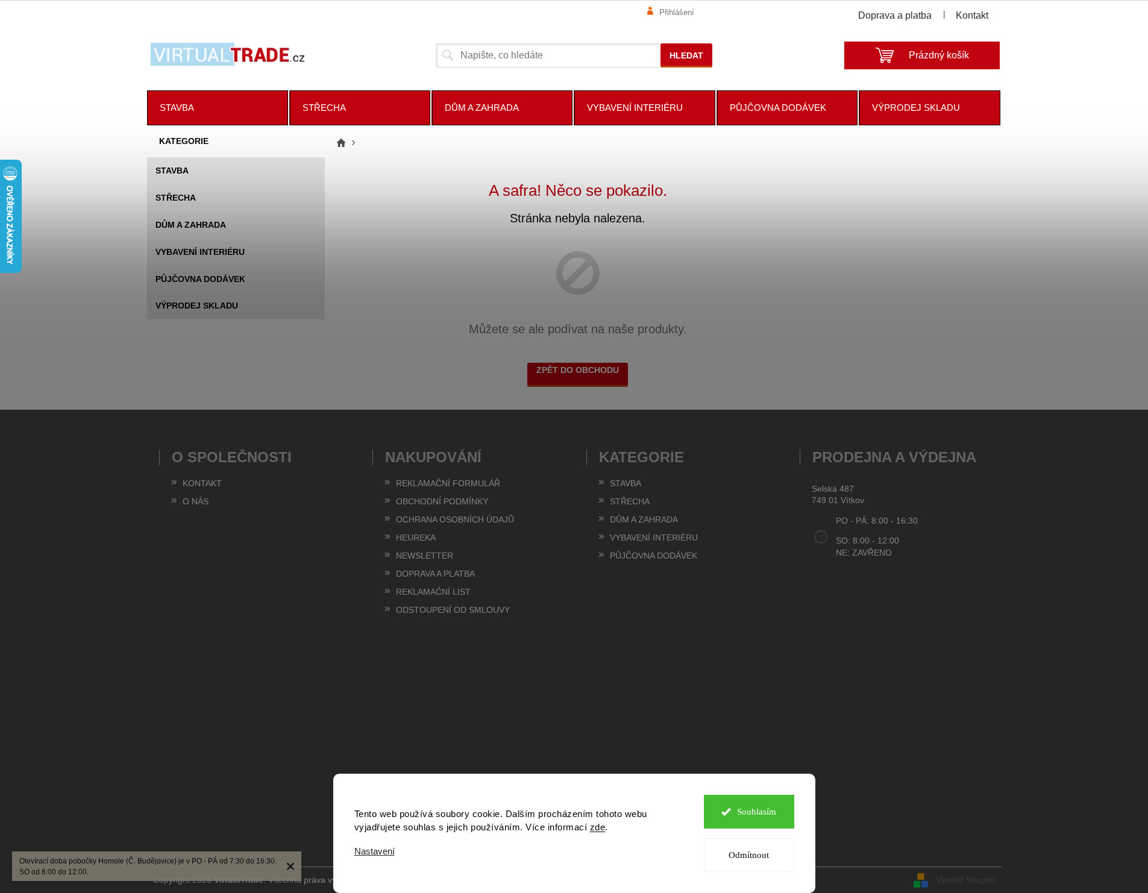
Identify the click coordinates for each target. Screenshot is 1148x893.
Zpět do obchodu (577, 370)
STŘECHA (175, 197)
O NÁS (196, 501)
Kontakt (972, 15)
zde (598, 827)
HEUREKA (416, 537)
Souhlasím (756, 811)
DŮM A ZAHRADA (190, 225)
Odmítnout (749, 855)
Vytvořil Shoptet (966, 879)
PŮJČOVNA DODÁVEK (200, 279)
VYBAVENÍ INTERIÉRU (200, 252)
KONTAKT (202, 483)
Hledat (686, 55)
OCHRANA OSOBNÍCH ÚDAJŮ (455, 519)
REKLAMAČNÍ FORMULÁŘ (448, 483)
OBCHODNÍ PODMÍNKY (442, 501)
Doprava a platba (895, 15)
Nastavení (374, 851)
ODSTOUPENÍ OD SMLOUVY (453, 610)
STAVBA (172, 170)
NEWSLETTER (424, 555)
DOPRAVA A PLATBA (435, 573)
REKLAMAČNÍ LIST (433, 592)
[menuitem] (217, 107)
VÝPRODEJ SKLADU (196, 305)
